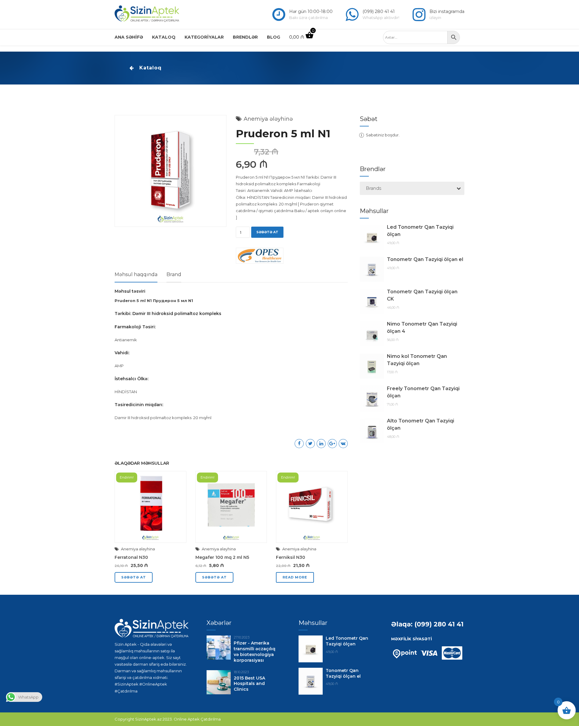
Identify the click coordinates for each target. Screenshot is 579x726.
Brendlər (245, 37)
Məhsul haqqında (136, 274)
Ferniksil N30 (290, 557)
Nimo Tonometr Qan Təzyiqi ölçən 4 (422, 327)
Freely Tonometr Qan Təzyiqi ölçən (423, 392)
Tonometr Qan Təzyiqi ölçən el (425, 259)
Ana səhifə (129, 37)
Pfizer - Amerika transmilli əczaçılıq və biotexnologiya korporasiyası (254, 651)
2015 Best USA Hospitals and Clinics (249, 683)
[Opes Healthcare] (259, 257)
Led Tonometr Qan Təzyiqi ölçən (420, 230)
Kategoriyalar (204, 37)
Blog (273, 37)
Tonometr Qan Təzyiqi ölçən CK (422, 295)
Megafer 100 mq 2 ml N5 (222, 557)
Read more (295, 577)
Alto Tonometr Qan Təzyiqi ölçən (420, 424)
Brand (173, 274)
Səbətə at (267, 232)
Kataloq (164, 37)
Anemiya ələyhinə (269, 119)
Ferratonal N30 (131, 557)
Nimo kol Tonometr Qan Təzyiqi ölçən (417, 359)
